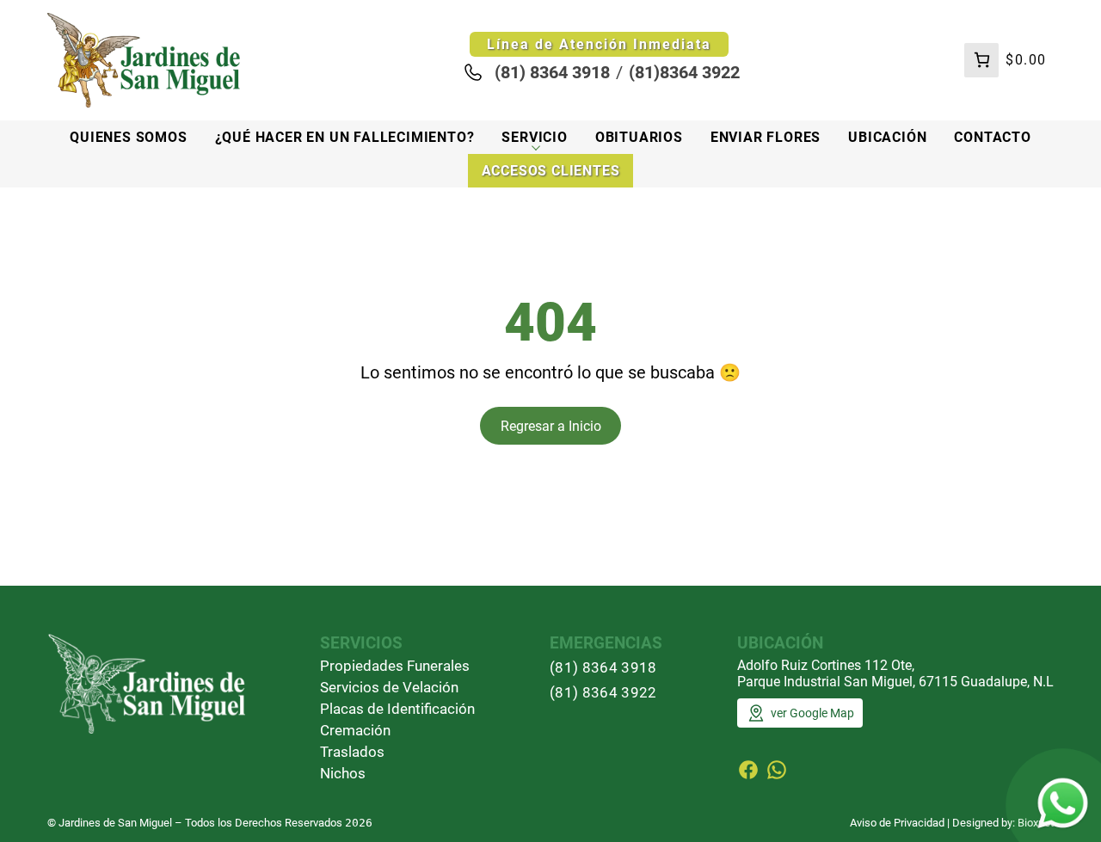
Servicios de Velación (389, 687)
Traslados (352, 751)
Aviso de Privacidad (897, 822)
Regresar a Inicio (551, 426)
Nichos (343, 773)
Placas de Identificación (397, 708)
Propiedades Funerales (395, 665)
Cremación (355, 730)
